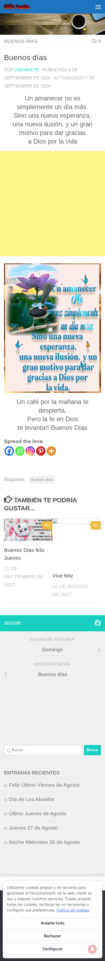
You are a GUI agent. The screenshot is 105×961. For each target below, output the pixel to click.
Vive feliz (62, 576)
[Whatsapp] (19, 451)
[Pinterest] (41, 451)
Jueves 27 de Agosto (33, 828)
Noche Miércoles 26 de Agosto (44, 842)
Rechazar (52, 936)
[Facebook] (9, 451)
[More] (51, 451)
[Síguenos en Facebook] (97, 623)
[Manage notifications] (92, 949)
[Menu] (98, 6)
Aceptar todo (53, 923)
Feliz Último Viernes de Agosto (44, 785)
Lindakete (27, 69)
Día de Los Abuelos (31, 799)
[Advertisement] (52, 203)
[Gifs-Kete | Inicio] (21, 6)
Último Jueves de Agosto (37, 813)
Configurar (53, 948)
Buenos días (21, 41)
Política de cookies (73, 910)
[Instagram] (30, 451)
